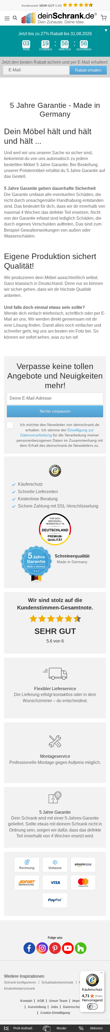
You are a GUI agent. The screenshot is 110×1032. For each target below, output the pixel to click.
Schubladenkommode (57, 982)
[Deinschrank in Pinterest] (55, 948)
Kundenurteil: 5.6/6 (42, 5)
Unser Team (58, 1001)
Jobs (54, 1007)
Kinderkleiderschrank (19, 988)
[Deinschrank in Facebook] (29, 948)
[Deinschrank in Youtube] (68, 948)
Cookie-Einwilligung (55, 1013)
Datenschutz (72, 1007)
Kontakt (26, 1001)
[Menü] (101, 974)
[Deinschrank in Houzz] (81, 948)
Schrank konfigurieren (20, 982)
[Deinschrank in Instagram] (42, 948)
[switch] (92, 1006)
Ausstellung (37, 1007)
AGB (40, 1001)
